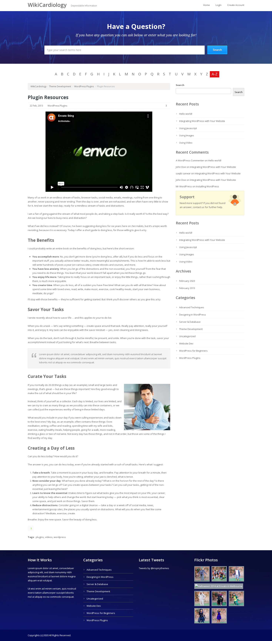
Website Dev (186, 343)
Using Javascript (188, 128)
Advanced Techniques (191, 307)
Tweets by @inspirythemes (154, 568)
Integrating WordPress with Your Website (202, 121)
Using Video (185, 142)
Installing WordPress (207, 186)
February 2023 (187, 281)
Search (180, 85)
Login (218, 5)
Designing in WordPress (192, 314)
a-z (214, 74)
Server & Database (190, 321)
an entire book (60, 248)
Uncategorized (187, 336)
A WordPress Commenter (190, 160)
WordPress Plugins (84, 86)
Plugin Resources (48, 97)
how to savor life (62, 317)
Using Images (186, 135)
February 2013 (187, 288)
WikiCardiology (48, 5)
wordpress (60, 537)
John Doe (181, 167)
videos (49, 537)
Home (206, 5)
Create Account (235, 5)
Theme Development (60, 86)
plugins (40, 537)
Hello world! (185, 113)
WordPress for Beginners (193, 350)
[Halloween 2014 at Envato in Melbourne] (201, 574)
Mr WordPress (184, 186)
